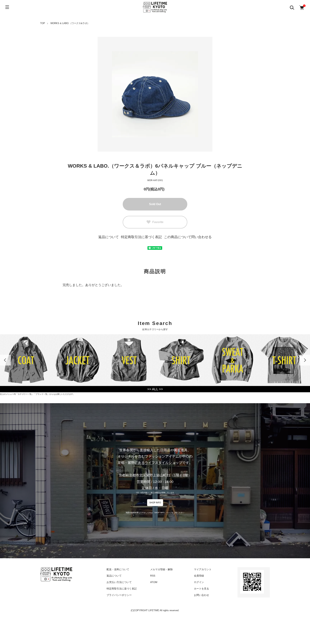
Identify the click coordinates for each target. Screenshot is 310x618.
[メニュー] (7, 7)
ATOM (153, 582)
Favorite (157, 222)
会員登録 (199, 575)
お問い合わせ (201, 595)
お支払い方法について (119, 582)
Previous (5, 360)
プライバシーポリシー (119, 595)
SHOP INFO (155, 502)
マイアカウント (203, 569)
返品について (108, 237)
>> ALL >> (155, 389)
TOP (42, 23)
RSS (152, 575)
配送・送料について (118, 569)
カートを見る (201, 588)
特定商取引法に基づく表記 (141, 237)
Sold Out (155, 204)
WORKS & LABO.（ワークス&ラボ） (70, 23)
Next (304, 360)
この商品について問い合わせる (188, 237)
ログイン (199, 582)
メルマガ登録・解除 (161, 569)
